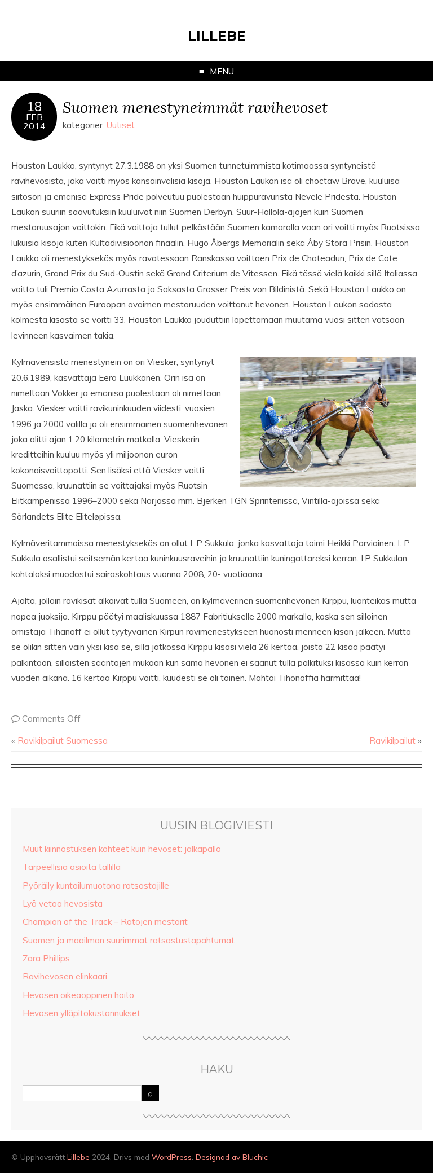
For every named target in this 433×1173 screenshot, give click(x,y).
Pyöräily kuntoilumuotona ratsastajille (96, 885)
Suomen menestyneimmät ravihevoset (195, 107)
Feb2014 (34, 121)
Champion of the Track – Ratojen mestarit (105, 921)
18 (34, 107)
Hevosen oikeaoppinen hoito (78, 995)
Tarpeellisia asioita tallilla (72, 867)
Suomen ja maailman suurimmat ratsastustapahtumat (129, 940)
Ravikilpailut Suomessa (62, 740)
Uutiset (121, 125)
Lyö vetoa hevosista (63, 903)
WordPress (172, 1157)
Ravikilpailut (392, 740)
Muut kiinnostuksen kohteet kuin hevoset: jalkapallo (122, 848)
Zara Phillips (46, 958)
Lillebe (217, 36)
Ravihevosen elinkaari (65, 976)
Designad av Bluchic (232, 1157)
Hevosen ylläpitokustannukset (81, 1013)
